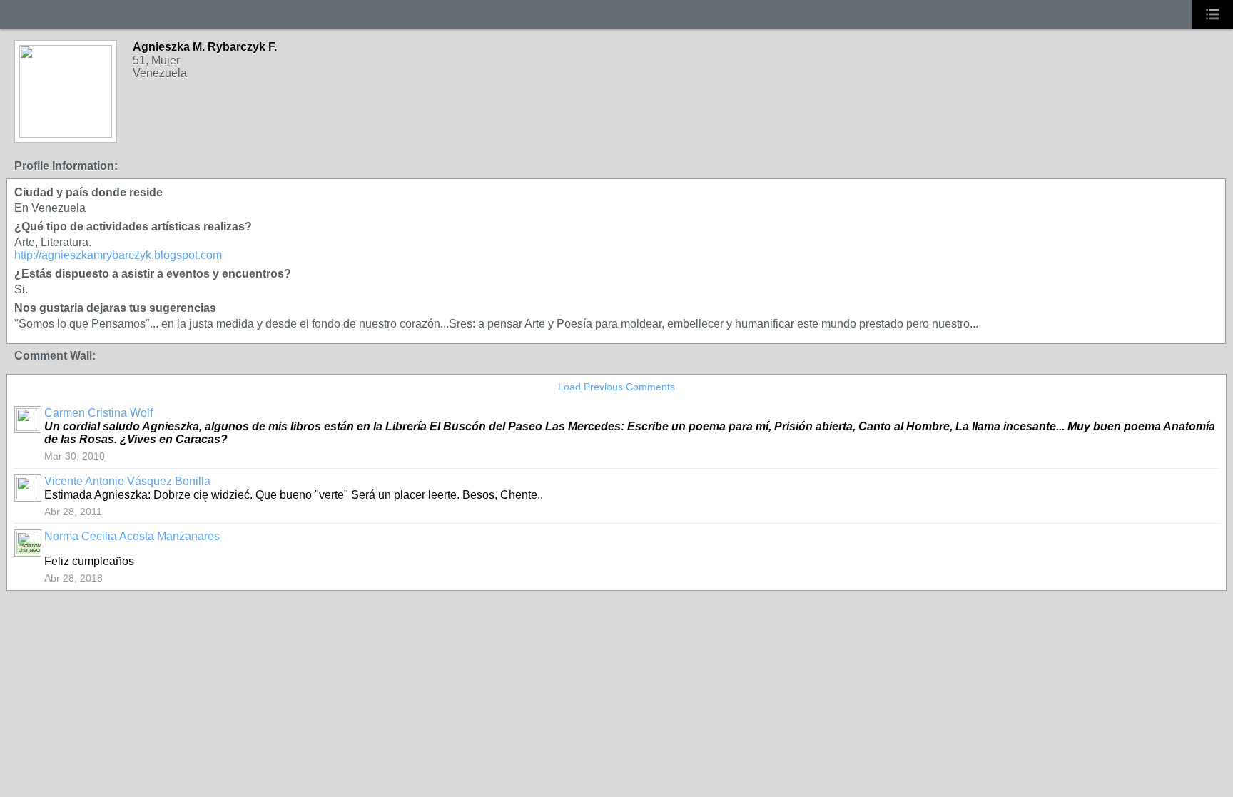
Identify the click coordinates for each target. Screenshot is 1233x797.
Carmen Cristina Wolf (98, 413)
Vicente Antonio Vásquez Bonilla (127, 481)
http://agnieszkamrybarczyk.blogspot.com (118, 255)
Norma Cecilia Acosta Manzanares (132, 536)
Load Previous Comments (616, 386)
